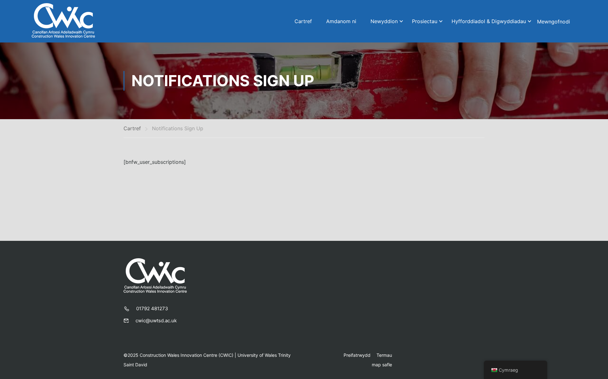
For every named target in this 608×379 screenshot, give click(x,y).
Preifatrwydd (357, 355)
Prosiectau (424, 21)
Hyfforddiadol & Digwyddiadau (489, 21)
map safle (382, 364)
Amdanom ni (341, 21)
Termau (384, 355)
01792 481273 (152, 308)
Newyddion (384, 21)
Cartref (303, 21)
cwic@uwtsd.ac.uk (156, 321)
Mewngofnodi (553, 21)
